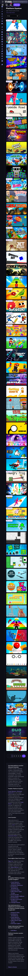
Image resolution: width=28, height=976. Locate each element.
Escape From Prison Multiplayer (16, 900)
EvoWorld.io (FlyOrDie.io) (14, 887)
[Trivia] (2, 61)
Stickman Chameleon (17, 885)
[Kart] (2, 37)
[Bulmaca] (2, 32)
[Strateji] (2, 54)
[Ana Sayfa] (2, 6)
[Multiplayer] (2, 21)
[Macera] (2, 41)
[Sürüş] (2, 56)
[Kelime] (2, 39)
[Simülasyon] (2, 49)
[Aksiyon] (2, 27)
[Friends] (2, 4)
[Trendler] (2, 14)
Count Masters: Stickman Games (15, 883)
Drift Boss (14, 930)
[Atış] (2, 29)
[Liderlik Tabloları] (2, 23)
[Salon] (2, 46)
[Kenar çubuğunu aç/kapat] (2, 1)
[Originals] (2, 18)
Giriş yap (16, 5)
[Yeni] (2, 11)
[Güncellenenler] (2, 16)
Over (13, 825)
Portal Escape (15, 894)
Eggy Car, (10, 861)
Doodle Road (14, 898)
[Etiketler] (2, 64)
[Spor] (2, 51)
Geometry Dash (12, 836)
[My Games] (6, 4)
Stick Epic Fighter (16, 923)
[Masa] (2, 44)
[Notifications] (10, 4)
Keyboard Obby (15, 890)
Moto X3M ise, (15, 867)
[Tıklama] (2, 58)
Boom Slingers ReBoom (17, 896)
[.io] (2, 34)
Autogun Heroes (15, 902)
